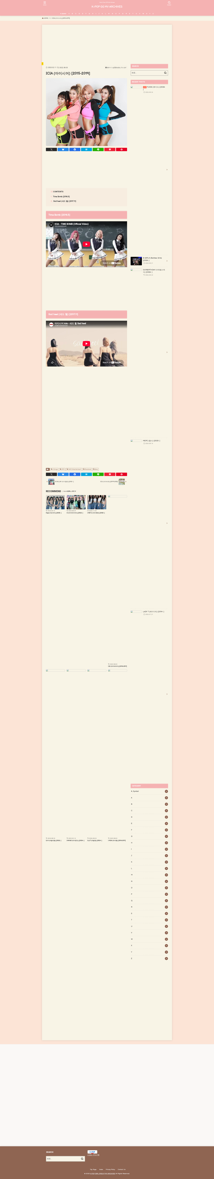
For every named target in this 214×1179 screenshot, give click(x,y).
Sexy (96, 469)
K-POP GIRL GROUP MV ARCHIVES (102, 1174)
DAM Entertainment (74, 469)
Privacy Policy (110, 1169)
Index (101, 1169)
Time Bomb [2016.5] (60, 196)
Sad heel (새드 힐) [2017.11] (63, 201)
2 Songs (55, 469)
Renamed (88, 469)
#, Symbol (63, 13)
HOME (46, 18)
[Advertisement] (86, 44)
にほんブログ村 (93, 1155)
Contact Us (121, 1169)
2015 (63, 469)
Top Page (93, 1169)
